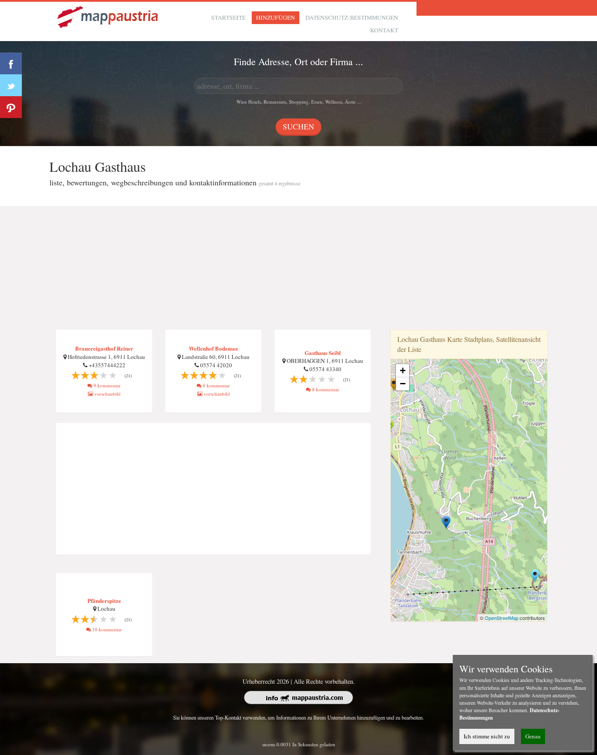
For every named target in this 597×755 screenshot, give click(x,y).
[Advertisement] (298, 268)
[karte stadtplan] (108, 16)
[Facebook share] (11, 63)
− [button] (403, 383)
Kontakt (384, 30)
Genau (533, 736)
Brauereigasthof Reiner (104, 348)
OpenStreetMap (501, 617)
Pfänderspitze (104, 600)
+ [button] (403, 370)
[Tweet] (11, 85)
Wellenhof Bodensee (213, 348)
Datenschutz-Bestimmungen (351, 17)
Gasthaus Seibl (323, 352)
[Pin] (11, 107)
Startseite (228, 17)
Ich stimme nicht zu (487, 736)
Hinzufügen (275, 17)
